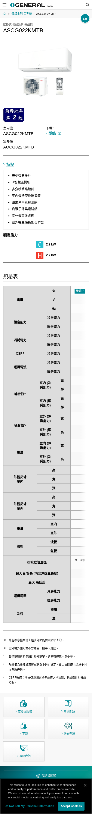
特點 (10, 164)
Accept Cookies (71, 806)
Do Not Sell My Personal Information (29, 806)
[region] (46, 796)
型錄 (52, 133)
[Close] (85, 785)
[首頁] (5, 13)
